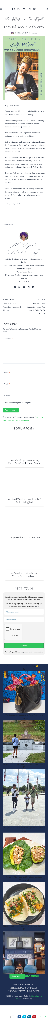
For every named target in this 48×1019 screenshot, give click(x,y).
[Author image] (11, 33)
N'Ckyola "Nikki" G (22, 33)
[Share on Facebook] (19, 1016)
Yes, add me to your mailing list (18, 405)
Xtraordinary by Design (18, 1002)
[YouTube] (18, 9)
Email (7, 387)
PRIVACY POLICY (17, 994)
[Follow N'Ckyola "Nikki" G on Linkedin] (28, 290)
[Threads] (34, 9)
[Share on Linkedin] (29, 1016)
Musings (35, 33)
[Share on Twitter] (24, 1016)
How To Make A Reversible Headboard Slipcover (12, 308)
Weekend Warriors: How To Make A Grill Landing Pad (24, 504)
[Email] (13, 9)
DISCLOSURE (33, 994)
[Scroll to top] (42, 1013)
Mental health (9, 228)
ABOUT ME (17, 988)
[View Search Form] (47, 9)
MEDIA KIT (30, 988)
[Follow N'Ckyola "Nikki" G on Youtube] (24, 290)
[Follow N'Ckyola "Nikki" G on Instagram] (20, 290)
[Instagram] (29, 9)
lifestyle (38, 609)
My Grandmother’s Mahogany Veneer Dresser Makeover (24, 578)
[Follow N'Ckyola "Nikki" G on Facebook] (15, 290)
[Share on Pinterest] (34, 1016)
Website (7, 399)
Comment (9, 342)
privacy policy (28, 655)
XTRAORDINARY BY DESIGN (24, 991)
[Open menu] (1, 9)
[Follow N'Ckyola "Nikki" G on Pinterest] (33, 290)
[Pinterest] (24, 9)
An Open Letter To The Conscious (24, 541)
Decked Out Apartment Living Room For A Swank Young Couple (24, 465)
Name (7, 376)
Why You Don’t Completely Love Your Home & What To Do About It (36, 310)
